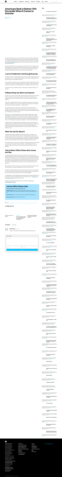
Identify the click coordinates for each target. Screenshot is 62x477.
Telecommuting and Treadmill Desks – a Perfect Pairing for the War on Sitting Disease (51, 138)
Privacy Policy (34, 451)
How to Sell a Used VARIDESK (50, 242)
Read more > (52, 15)
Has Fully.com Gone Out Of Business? (51, 11)
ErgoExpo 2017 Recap (49, 361)
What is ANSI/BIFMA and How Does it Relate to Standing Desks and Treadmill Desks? (51, 110)
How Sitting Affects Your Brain (50, 312)
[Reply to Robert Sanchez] (9, 232)
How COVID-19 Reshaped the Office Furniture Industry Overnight (51, 74)
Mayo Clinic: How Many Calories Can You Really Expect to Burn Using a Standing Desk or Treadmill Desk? (21, 218)
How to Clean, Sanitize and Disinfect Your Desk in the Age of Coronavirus (51, 81)
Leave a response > (14, 224)
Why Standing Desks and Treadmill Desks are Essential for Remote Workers (51, 159)
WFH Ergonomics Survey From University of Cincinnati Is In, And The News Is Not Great (51, 39)
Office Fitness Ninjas (9, 17)
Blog (8, 202)
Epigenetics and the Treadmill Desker (51, 417)
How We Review (34, 447)
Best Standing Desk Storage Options (51, 347)
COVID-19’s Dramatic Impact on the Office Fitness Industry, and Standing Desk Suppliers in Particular (51, 103)
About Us (33, 443)
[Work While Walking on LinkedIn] (51, 444)
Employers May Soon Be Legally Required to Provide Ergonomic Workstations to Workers (50, 208)
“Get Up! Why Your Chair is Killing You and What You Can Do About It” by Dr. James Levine (51, 285)
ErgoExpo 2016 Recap (49, 375)
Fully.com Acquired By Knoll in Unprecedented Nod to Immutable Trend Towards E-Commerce (51, 229)
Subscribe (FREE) (34, 446)
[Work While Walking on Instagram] (47, 444)
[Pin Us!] (53, 444)
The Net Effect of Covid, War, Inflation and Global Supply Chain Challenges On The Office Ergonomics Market (51, 67)
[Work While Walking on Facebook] (45, 444)
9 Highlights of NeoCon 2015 (50, 382)
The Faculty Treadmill (49, 403)
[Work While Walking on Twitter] (49, 444)
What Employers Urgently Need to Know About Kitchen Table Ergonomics (32, 216)
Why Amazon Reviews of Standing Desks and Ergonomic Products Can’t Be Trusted (51, 215)
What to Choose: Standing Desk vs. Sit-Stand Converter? (51, 172)
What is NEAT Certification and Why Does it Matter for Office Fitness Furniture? (51, 341)
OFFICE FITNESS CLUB (16, 188)
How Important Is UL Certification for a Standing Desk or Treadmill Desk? (51, 144)
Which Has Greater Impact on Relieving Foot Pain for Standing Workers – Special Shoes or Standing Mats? (51, 180)
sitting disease (8, 115)
